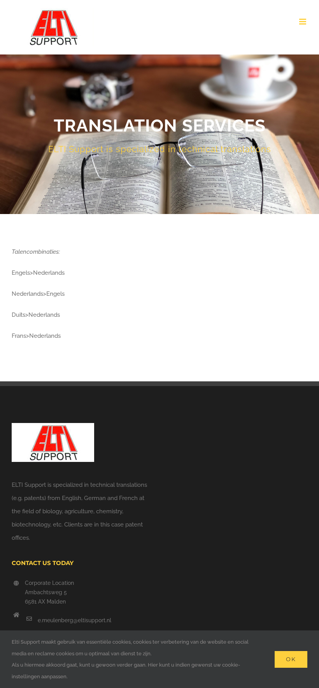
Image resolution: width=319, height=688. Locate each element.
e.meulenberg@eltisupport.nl (74, 620)
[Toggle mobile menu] (303, 22)
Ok (291, 659)
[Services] (159, 134)
